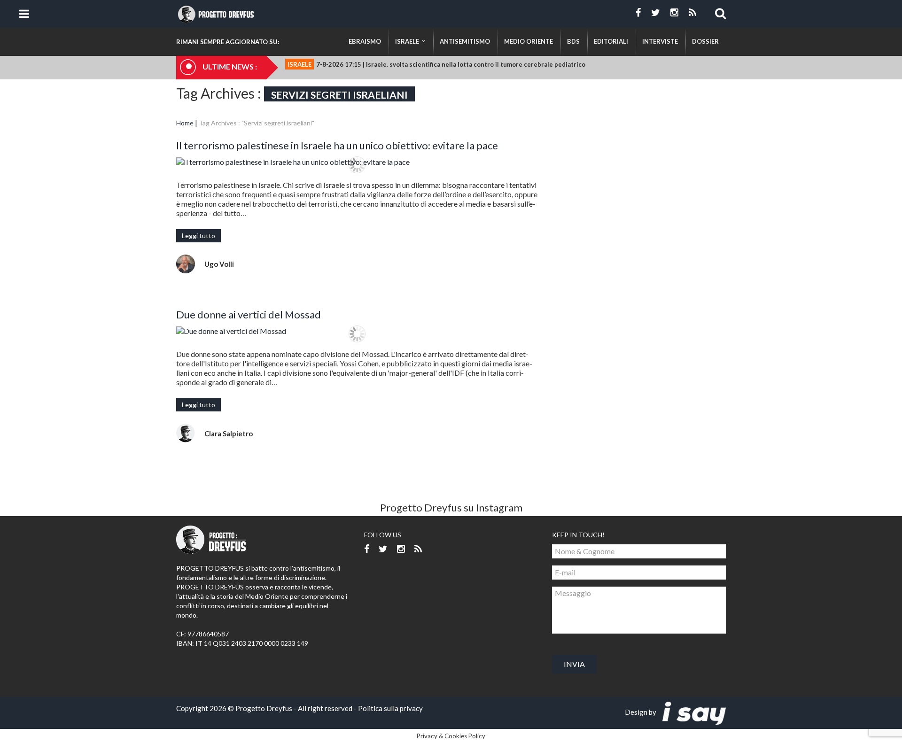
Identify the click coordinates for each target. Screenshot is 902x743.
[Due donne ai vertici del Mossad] (357, 330)
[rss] (692, 12)
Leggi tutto (198, 236)
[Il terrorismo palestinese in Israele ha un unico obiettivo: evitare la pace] (357, 161)
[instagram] (674, 12)
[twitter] (655, 12)
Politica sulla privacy (390, 708)
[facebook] (638, 12)
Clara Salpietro (228, 433)
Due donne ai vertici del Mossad (248, 314)
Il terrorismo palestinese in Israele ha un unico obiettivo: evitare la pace (337, 145)
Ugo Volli (219, 264)
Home (185, 123)
